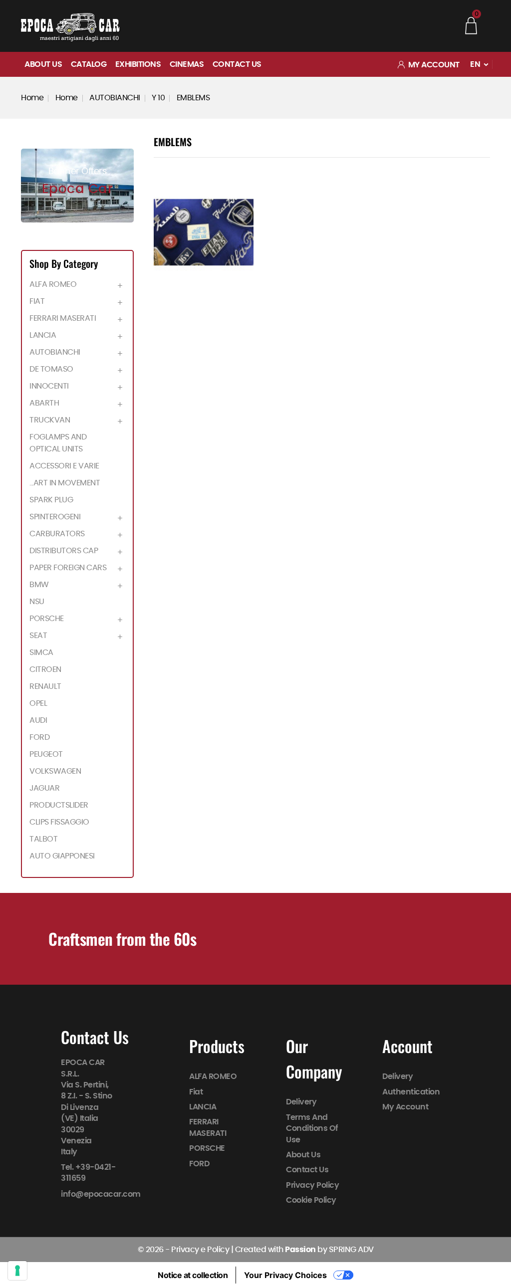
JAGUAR (44, 788)
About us (43, 64)
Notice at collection (193, 1275)
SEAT (38, 636)
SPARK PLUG (51, 500)
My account (405, 1107)
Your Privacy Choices (285, 1275)
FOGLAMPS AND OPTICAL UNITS (57, 443)
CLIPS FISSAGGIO (59, 822)
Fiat (36, 301)
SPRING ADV (351, 1250)
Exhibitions (138, 64)
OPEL (38, 703)
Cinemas (187, 64)
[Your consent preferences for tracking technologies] (17, 1270)
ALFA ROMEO (52, 284)
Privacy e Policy (200, 1250)
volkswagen (55, 771)
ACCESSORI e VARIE (64, 466)
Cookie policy (311, 1200)
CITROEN (45, 669)
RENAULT (45, 686)
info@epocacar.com (101, 1194)
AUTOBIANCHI (54, 352)
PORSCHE (46, 619)
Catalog (89, 64)
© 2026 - (155, 1250)
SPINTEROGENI (54, 517)
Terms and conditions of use (312, 1128)
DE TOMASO (51, 369)
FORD (39, 737)
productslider (58, 805)
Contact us (237, 64)
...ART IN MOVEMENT (64, 483)
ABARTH (44, 403)
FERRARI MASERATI (62, 318)
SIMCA (41, 652)
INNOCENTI (49, 386)
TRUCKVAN (49, 420)
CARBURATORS (57, 534)
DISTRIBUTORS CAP (63, 551)
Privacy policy (312, 1185)
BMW (39, 585)
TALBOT (43, 839)
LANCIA (42, 335)
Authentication (411, 1092)
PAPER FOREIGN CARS (67, 568)
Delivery (301, 1102)
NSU (36, 602)
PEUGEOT (46, 754)
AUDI (38, 720)
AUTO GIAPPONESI (62, 856)
